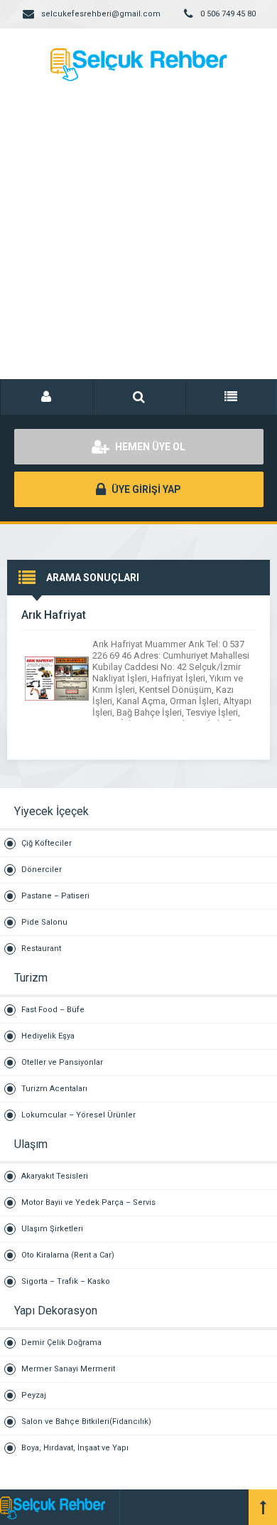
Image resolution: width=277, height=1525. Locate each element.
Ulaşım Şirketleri (52, 1228)
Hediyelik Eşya (48, 1036)
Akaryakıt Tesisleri (54, 1176)
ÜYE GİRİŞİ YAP (145, 489)
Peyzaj (33, 1395)
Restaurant (41, 948)
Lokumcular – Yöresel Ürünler (78, 1115)
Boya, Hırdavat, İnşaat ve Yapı (75, 1447)
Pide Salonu (44, 922)
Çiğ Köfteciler (46, 843)
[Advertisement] (138, 245)
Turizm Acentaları (54, 1088)
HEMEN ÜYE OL (149, 446)
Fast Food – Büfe (53, 1009)
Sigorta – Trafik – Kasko (65, 1281)
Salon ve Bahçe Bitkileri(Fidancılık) (86, 1421)
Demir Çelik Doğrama (61, 1342)
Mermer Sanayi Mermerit (68, 1368)
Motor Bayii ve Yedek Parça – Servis (88, 1202)
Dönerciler (41, 869)
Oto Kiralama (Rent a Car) (67, 1255)
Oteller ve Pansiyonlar (62, 1062)
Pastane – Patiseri (55, 895)
